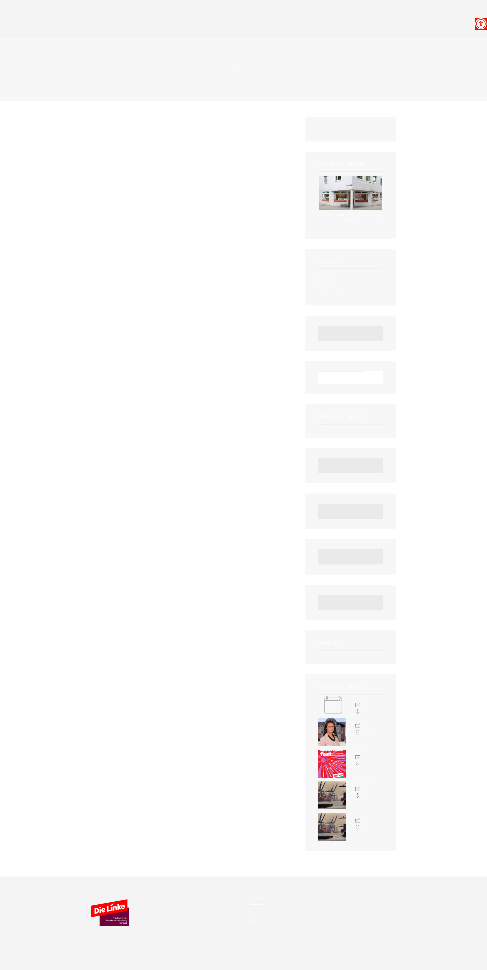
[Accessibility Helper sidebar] (481, 24)
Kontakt (251, 910)
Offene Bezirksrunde (358, 719)
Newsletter (252, 913)
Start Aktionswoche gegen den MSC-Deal (363, 782)
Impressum (252, 917)
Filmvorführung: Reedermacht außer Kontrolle (363, 814)
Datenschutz (252, 920)
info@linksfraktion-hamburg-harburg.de (326, 279)
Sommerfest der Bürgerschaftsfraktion (362, 750)
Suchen (372, 377)
